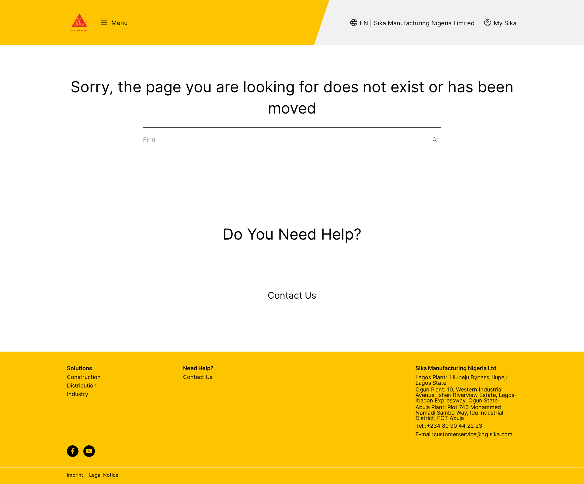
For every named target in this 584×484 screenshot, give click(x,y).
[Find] (435, 140)
